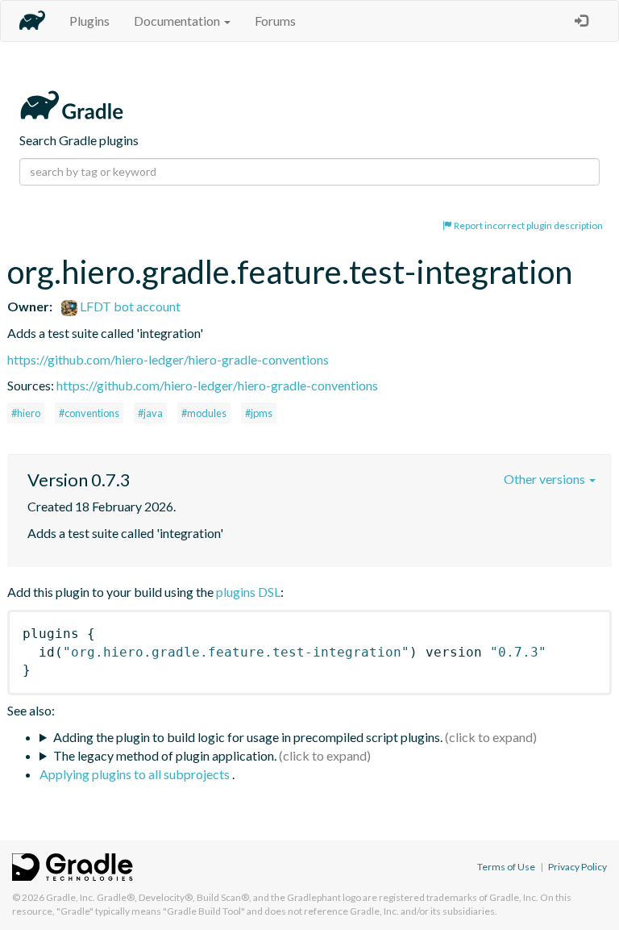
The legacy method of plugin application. (164, 755)
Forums (275, 20)
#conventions (89, 413)
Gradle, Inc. (70, 897)
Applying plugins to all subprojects (135, 774)
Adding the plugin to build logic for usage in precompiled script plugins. (247, 736)
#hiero (25, 413)
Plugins (89, 20)
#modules (203, 413)
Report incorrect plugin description (527, 225)
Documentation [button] (178, 20)
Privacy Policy (577, 867)
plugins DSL (248, 591)
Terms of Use (506, 867)
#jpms (258, 413)
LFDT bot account (129, 306)
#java (150, 413)
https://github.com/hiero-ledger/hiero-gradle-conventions (168, 359)
